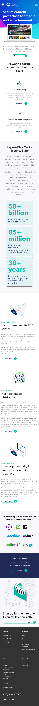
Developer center (26, 662)
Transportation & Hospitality (7, 677)
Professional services (8, 687)
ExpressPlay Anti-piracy (9, 642)
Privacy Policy (7, 693)
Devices (5, 665)
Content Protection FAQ (28, 642)
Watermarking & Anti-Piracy (8, 673)
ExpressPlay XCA (7, 638)
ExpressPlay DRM (7, 635)
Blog (23, 635)
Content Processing (8, 662)
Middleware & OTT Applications (8, 668)
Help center (25, 665)
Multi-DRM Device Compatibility (26, 645)
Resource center (26, 638)
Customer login (26, 658)
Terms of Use (17, 693)
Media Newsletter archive (28, 649)
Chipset (5, 658)
